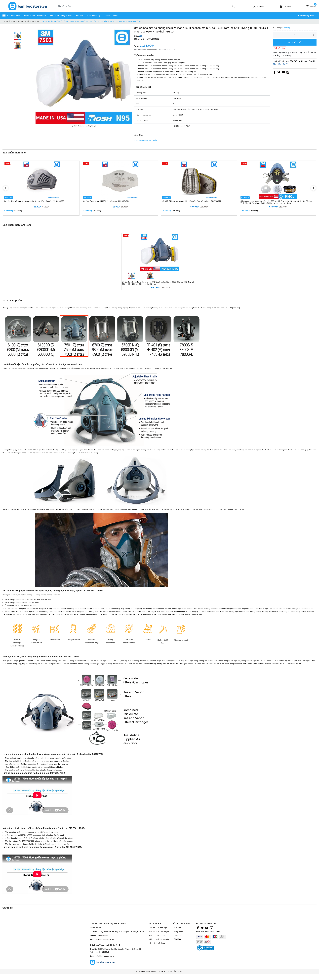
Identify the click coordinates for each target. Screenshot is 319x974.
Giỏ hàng (177, 939)
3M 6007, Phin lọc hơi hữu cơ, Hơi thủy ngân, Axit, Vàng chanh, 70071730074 (191, 201)
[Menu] (3, 15)
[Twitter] (278, 71)
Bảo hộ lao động (13, 16)
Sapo (181, 971)
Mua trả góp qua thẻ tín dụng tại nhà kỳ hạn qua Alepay (294, 54)
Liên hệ (115, 16)
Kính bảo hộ (41, 16)
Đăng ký (177, 935)
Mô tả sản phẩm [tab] (12, 300)
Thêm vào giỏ (294, 42)
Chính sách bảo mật (158, 928)
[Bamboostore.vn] (27, 6)
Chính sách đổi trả (157, 935)
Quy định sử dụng (157, 943)
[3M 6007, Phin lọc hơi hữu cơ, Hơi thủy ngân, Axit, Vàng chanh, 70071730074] (199, 180)
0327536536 (103, 936)
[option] (17, 36)
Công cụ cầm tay (94, 16)
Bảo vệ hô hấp (29, 16)
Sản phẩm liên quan (14, 152)
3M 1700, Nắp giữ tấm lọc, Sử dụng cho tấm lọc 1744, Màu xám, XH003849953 (34, 201)
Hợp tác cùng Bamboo (307, 16)
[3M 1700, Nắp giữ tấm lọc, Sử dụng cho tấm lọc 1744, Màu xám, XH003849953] (41, 180)
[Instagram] (287, 71)
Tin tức (107, 16)
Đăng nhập (178, 932)
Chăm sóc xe (54, 16)
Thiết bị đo (79, 16)
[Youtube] (283, 71)
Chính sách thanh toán (159, 939)
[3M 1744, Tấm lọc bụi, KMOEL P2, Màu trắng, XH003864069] (120, 180)
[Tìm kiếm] (234, 6)
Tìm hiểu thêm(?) (280, 64)
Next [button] (313, 188)
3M (140, 36)
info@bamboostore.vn (105, 940)
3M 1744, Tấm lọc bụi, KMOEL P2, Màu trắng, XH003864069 (106, 201)
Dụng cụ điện (66, 16)
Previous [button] (5, 188)
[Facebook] (274, 71)
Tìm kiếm (177, 928)
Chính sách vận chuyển (159, 932)
